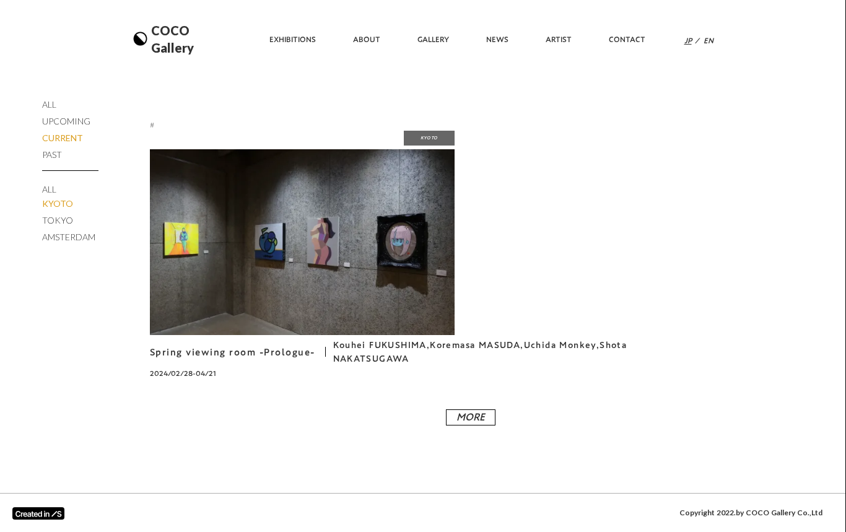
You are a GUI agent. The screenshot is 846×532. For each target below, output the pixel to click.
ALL (49, 104)
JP (688, 40)
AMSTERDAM (68, 237)
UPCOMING (66, 121)
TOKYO (57, 220)
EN (708, 40)
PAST (52, 154)
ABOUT (366, 39)
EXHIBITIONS (292, 39)
